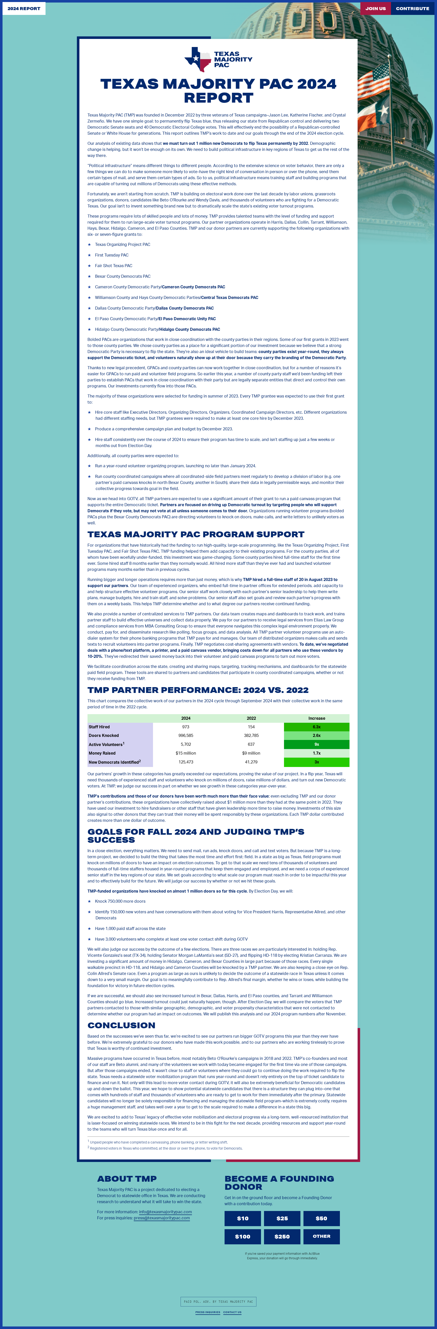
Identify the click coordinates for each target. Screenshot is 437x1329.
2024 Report (24, 8)
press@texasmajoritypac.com (162, 1218)
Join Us (375, 8)
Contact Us (232, 1312)
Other (322, 1236)
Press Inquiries (207, 1312)
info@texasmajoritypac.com (165, 1212)
